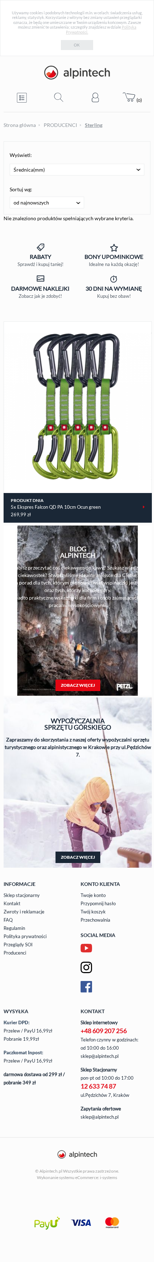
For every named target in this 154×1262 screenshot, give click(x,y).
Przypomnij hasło (98, 903)
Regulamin (14, 928)
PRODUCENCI (60, 125)
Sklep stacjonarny (22, 895)
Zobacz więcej (78, 685)
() (138, 100)
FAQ (8, 920)
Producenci (15, 953)
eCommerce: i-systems (96, 1177)
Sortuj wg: (21, 189)
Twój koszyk (93, 912)
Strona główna (20, 125)
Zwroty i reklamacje (24, 912)
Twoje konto (93, 895)
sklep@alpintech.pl (100, 1056)
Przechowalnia (95, 920)
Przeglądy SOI (18, 944)
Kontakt (12, 903)
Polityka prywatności (25, 936)
